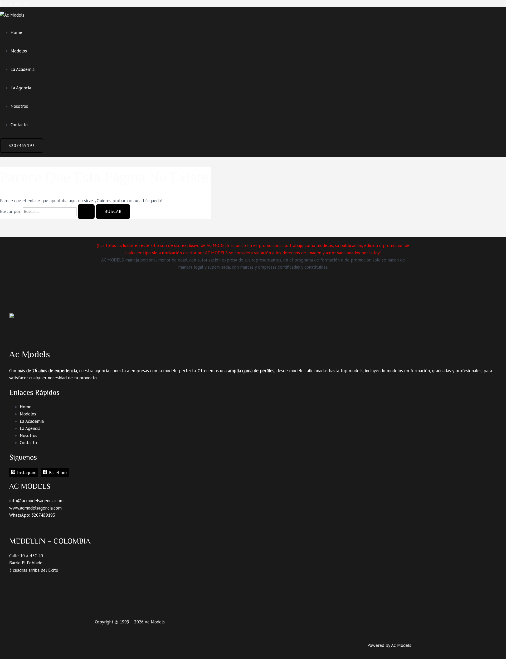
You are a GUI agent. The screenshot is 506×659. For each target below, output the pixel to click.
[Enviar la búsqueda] (86, 211)
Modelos (19, 51)
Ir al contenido (14, 3)
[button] (21, 145)
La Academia (23, 69)
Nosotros (19, 106)
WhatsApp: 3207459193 (32, 515)
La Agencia (21, 88)
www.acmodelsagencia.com (35, 508)
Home (16, 32)
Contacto (19, 125)
